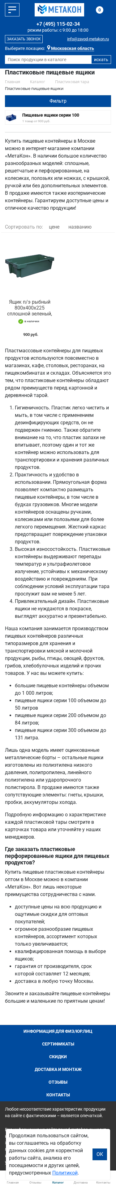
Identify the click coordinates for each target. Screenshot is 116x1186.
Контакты (58, 1094)
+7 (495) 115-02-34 (58, 24)
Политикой (65, 1173)
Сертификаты (58, 1043)
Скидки (58, 1056)
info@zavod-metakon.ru (88, 39)
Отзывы (58, 1082)
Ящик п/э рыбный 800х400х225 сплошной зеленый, (29, 308)
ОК (100, 1154)
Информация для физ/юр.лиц (58, 1031)
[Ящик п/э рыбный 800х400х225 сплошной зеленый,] (29, 266)
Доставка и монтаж (58, 1069)
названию (80, 227)
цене (54, 227)
